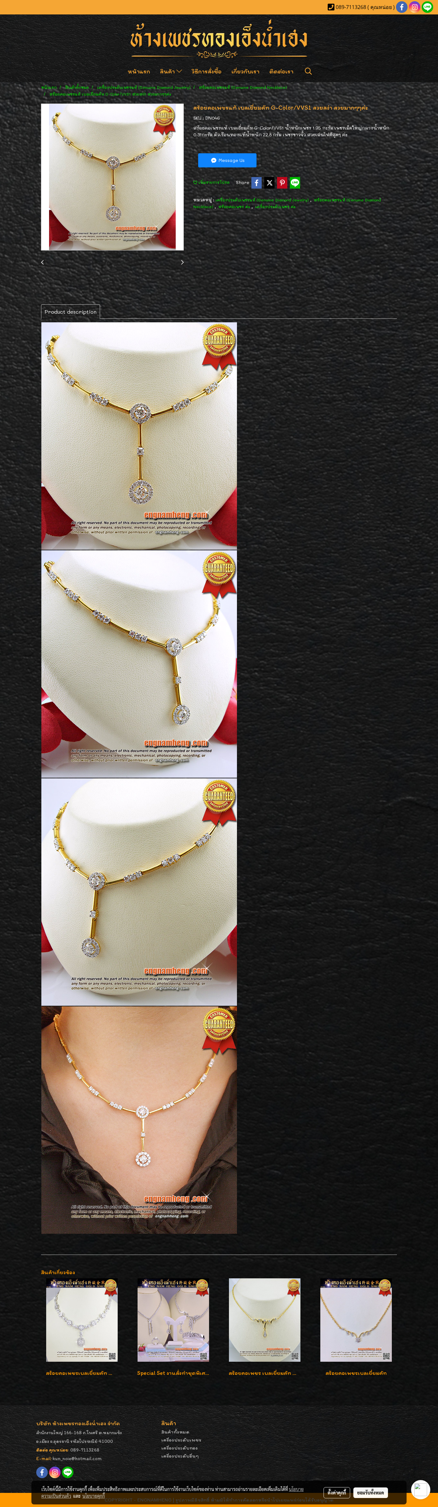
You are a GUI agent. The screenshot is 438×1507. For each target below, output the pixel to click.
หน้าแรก (139, 71)
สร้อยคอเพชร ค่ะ (234, 206)
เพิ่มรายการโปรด (213, 182)
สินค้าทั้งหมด (175, 1432)
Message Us (231, 160)
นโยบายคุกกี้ (93, 1496)
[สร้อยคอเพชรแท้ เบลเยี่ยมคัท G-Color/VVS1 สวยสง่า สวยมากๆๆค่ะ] (112, 177)
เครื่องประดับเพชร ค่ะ (275, 206)
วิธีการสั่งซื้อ (207, 71)
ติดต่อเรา (281, 71)
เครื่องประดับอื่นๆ (180, 1456)
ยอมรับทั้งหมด (370, 1492)
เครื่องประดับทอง (179, 1448)
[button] (308, 71)
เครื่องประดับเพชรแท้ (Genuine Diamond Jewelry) (262, 199)
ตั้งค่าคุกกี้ (337, 1492)
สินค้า (168, 71)
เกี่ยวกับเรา (245, 71)
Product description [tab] (71, 311)
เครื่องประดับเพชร (181, 1440)
